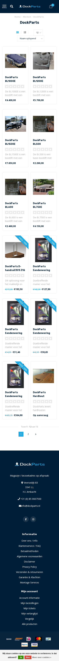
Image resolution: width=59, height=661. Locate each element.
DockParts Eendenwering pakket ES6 (41, 333)
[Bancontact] (48, 638)
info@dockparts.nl (30, 505)
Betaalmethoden (30, 551)
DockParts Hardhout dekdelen (39, 396)
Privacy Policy (29, 566)
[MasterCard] (38, 638)
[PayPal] (24, 644)
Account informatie (29, 597)
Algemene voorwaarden (29, 556)
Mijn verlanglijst (29, 613)
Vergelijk (29, 618)
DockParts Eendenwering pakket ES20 (41, 270)
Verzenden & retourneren (29, 572)
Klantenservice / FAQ (30, 545)
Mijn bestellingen (30, 603)
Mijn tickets (29, 608)
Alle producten (29, 624)
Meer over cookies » (41, 657)
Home (18, 17)
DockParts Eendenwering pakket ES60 (13, 396)
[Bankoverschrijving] (9, 638)
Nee (28, 657)
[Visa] (34, 644)
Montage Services (29, 582)
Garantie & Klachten (29, 577)
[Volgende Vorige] (35, 434)
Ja (21, 657)
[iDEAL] (29, 638)
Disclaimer (29, 561)
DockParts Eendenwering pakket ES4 (13, 333)
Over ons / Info (29, 540)
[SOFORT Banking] (19, 638)
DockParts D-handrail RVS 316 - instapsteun (15, 270)
